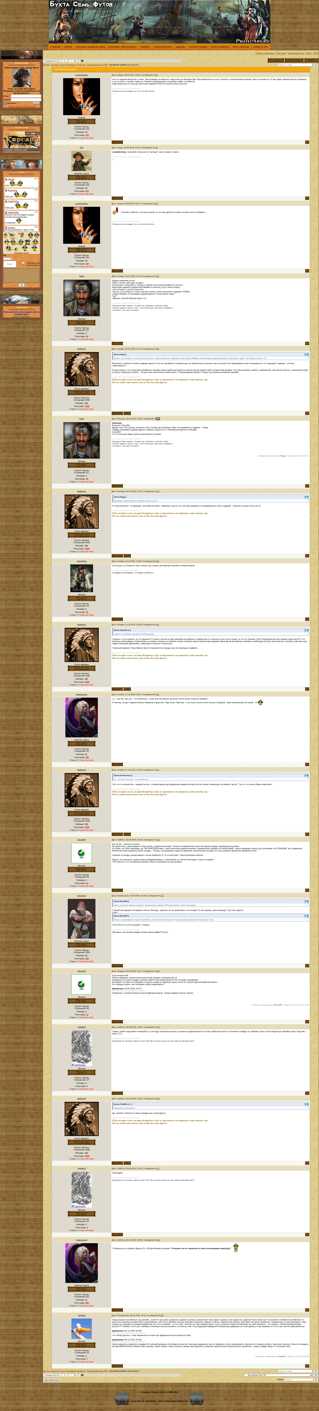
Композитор (81, 694)
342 (156, 148)
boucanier (81, 896)
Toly (81, 148)
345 (157, 349)
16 (75, 61)
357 (158, 1168)
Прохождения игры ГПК (97, 65)
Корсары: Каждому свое (90, 47)
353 (162, 896)
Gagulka (81, 1315)
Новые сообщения (265, 53)
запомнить (12, 103)
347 (158, 491)
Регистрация (29, 106)
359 (162, 1315)
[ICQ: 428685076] (127, 413)
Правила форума (296, 53)
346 (158, 419)
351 (157, 770)
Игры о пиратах (220, 47)
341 (156, 75)
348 (157, 561)
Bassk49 (82, 840)
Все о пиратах (241, 47)
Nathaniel (81, 349)
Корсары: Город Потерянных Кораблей (68, 65)
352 (158, 840)
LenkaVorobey (81, 75)
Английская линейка (118, 65)
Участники (281, 53)
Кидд (81, 276)
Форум (68, 47)
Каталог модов (198, 47)
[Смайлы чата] (21, 253)
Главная (56, 47)
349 (157, 625)
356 (158, 1099)
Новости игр (260, 47)
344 (157, 276)
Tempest (145, 47)
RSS (315, 53)
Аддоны (180, 47)
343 (156, 204)
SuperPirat (81, 561)
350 (157, 694)
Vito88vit (82, 1027)
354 (158, 971)
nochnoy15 (25, 316)
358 (158, 1240)
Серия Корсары (163, 47)
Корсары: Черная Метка (123, 47)
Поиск (308, 53)
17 (78, 61)
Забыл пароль (14, 106)
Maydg (16, 316)
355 (158, 1027)
